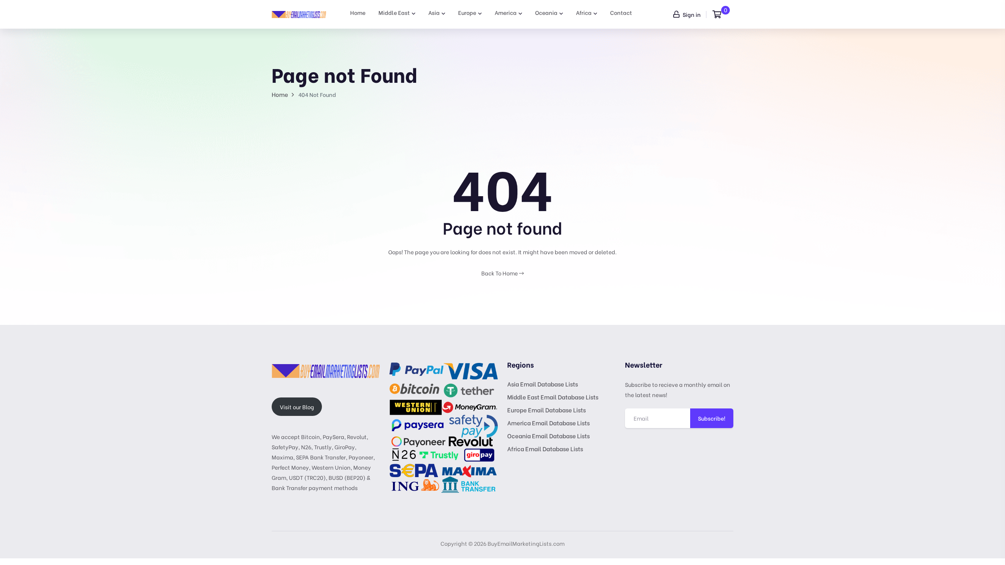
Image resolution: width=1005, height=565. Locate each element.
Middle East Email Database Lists (552, 396)
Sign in (691, 14)
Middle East (394, 12)
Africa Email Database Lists (545, 448)
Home (357, 12)
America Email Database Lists (548, 422)
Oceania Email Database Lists (548, 435)
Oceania (546, 12)
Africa (584, 12)
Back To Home (500, 273)
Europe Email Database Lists (546, 409)
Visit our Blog (297, 407)
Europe (467, 12)
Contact (621, 12)
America (506, 12)
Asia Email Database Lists (542, 383)
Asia (434, 12)
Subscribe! (711, 418)
